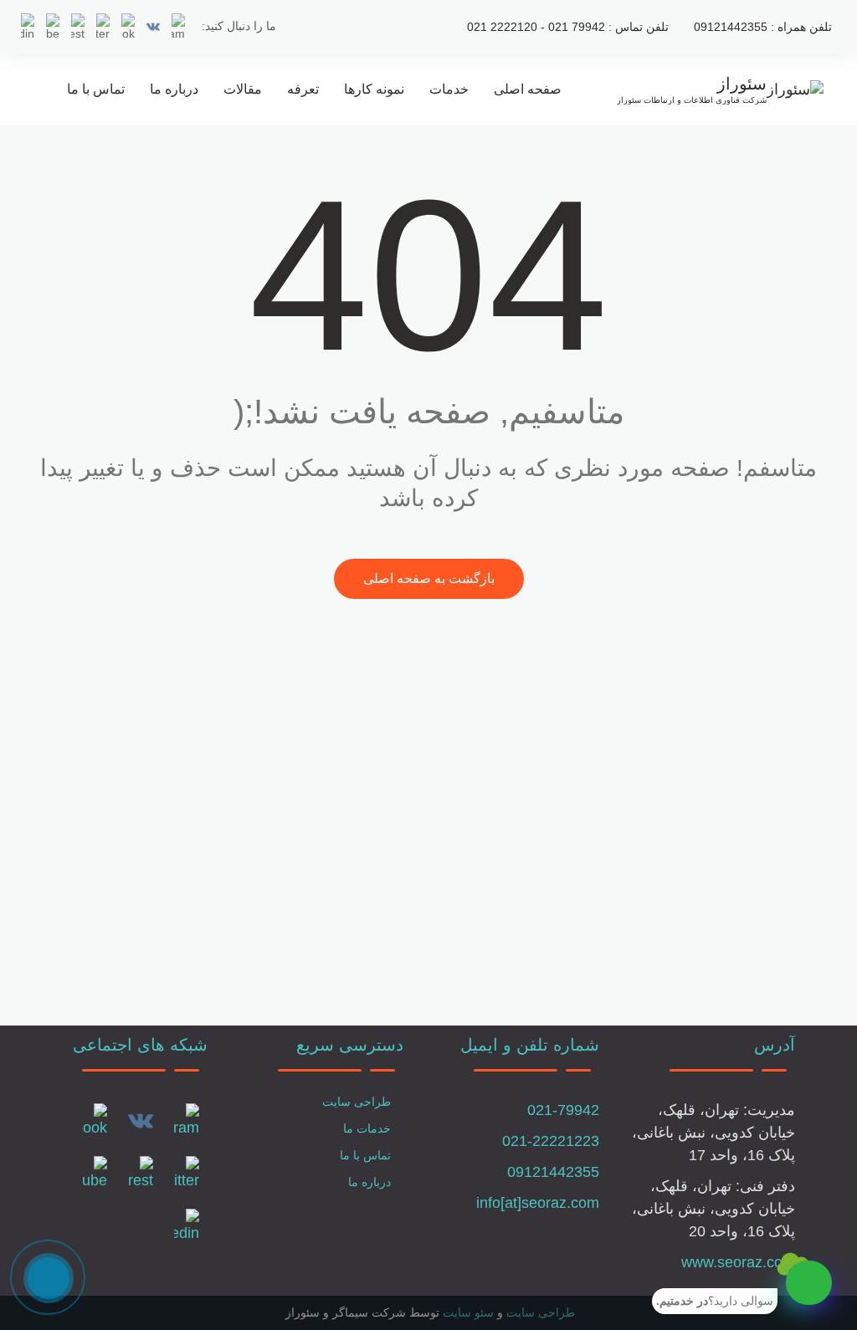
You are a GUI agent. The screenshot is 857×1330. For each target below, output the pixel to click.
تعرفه (303, 89)
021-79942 (563, 1110)
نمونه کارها (374, 89)
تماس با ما (96, 89)
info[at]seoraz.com (537, 1202)
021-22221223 (550, 1141)
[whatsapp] (809, 1283)
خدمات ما (367, 1128)
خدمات (449, 89)
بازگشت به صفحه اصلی (429, 578)
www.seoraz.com (738, 1262)
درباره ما (174, 89)
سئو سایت (468, 1312)
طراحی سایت (356, 1101)
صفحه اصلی (528, 89)
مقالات (242, 89)
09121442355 (553, 1172)
